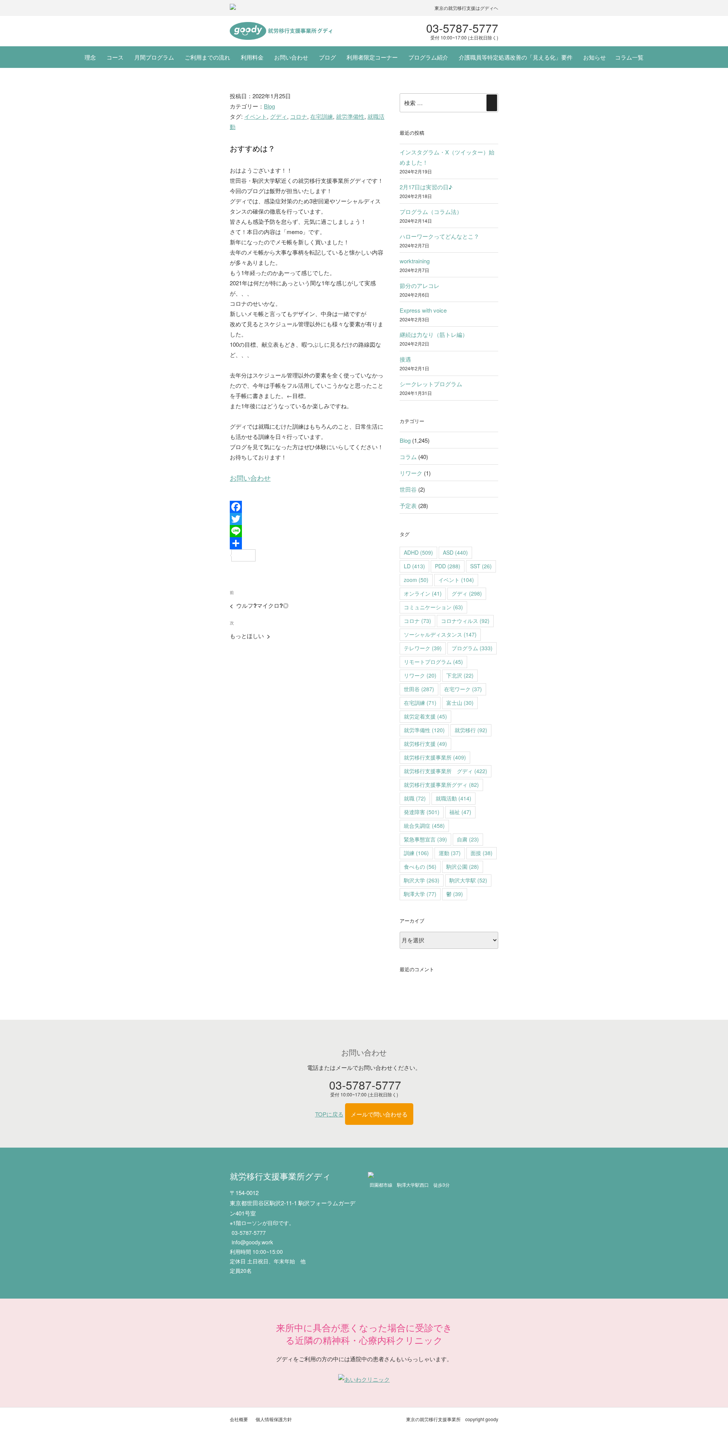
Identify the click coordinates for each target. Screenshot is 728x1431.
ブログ (327, 57)
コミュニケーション (433, 607)
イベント (255, 116)
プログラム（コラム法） (431, 211)
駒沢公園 (462, 866)
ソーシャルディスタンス (440, 634)
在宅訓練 (321, 116)
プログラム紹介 (428, 57)
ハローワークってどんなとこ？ (439, 236)
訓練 (416, 853)
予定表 (408, 505)
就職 (415, 798)
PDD (447, 566)
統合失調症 (424, 825)
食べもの (420, 866)
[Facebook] (307, 507)
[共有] (307, 543)
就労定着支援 (425, 716)
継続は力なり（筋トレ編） (434, 334)
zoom (416, 579)
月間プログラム (154, 57)
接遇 (405, 359)
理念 (90, 57)
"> (281, 31)
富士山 (460, 702)
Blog (269, 106)
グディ (278, 116)
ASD (455, 552)
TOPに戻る (329, 1114)
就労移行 (471, 730)
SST (481, 566)
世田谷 (408, 489)
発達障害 (421, 812)
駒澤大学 (420, 894)
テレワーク (423, 648)
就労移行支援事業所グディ (441, 784)
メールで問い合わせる (379, 1114)
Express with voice (423, 310)
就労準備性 (350, 116)
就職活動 (453, 798)
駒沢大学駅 (468, 880)
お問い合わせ (291, 57)
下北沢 (460, 675)
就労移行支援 (425, 743)
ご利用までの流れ (207, 57)
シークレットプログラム (431, 384)
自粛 (468, 839)
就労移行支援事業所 (435, 757)
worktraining (415, 261)
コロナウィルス (465, 620)
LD (414, 566)
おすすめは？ (252, 148)
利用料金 (252, 57)
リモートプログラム (433, 661)
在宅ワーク (463, 689)
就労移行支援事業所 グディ (445, 771)
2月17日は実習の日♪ (426, 187)
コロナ (298, 116)
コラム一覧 (629, 57)
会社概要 (239, 1419)
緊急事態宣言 (425, 839)
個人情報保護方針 (274, 1419)
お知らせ (594, 57)
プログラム (472, 648)
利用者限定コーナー (372, 57)
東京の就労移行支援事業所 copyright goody (452, 1419)
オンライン (423, 593)
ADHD (418, 552)
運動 (450, 853)
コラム (408, 457)
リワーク (411, 473)
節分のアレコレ (419, 285)
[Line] (307, 531)
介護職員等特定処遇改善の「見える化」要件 (516, 57)
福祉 (460, 812)
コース (115, 57)
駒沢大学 (421, 880)
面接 (482, 853)
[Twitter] (307, 519)
